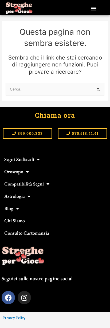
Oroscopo (13, 171)
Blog (8, 208)
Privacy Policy (14, 318)
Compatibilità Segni (24, 184)
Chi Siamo (14, 221)
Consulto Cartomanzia (26, 233)
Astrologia (14, 196)
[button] (93, 8)
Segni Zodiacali (19, 159)
